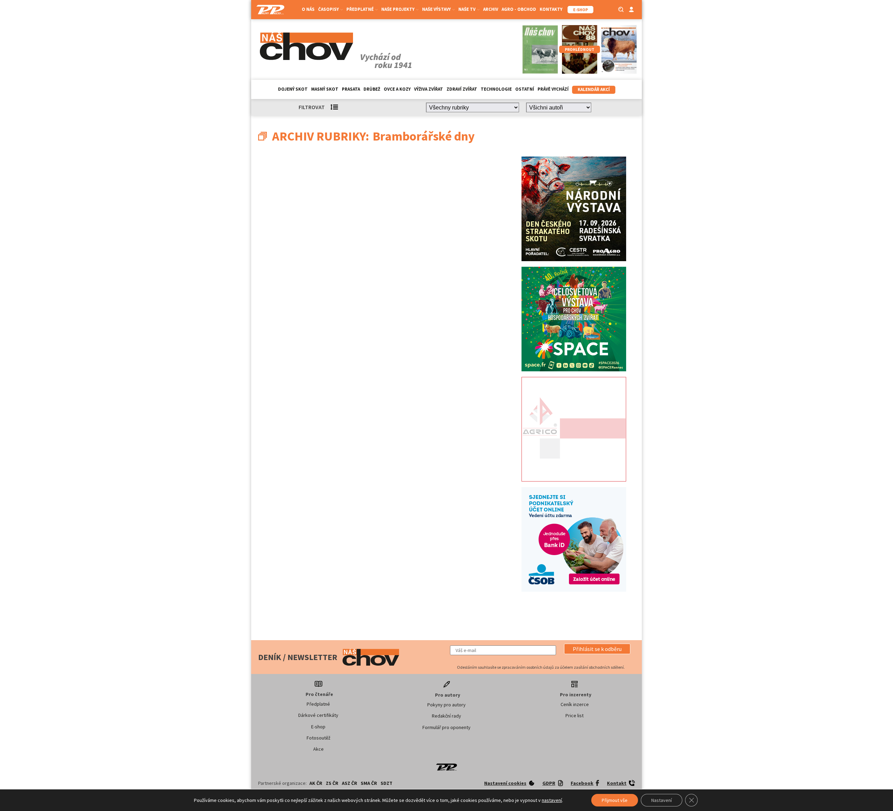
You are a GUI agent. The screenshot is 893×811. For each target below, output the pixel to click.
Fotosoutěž (318, 738)
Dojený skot (293, 89)
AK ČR (315, 783)
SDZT (386, 783)
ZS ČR (332, 783)
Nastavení (661, 800)
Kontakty (551, 9)
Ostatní (524, 89)
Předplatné (318, 704)
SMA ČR (369, 783)
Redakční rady (446, 716)
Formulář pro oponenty (446, 727)
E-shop (318, 726)
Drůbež (371, 89)
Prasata (351, 89)
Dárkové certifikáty (318, 715)
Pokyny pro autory (446, 705)
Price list (574, 715)
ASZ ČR (349, 783)
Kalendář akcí (594, 89)
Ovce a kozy (397, 89)
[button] (597, 649)
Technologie (496, 89)
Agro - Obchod (519, 9)
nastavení (552, 800)
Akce (318, 749)
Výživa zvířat (428, 89)
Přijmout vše (615, 800)
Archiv (490, 9)
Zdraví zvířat (461, 89)
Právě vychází (553, 89)
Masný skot (324, 89)
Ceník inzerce (575, 704)
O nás (308, 9)
